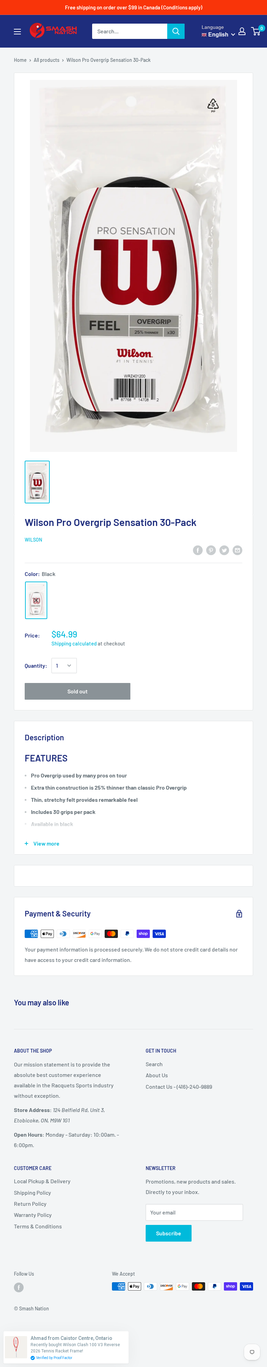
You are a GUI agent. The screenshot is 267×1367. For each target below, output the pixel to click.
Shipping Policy (32, 1192)
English (217, 35)
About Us (157, 1075)
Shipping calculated (74, 643)
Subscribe (168, 1233)
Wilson (33, 540)
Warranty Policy (33, 1214)
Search (154, 1064)
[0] (256, 31)
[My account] (241, 31)
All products (46, 60)
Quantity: (36, 665)
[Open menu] (17, 31)
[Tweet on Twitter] (224, 549)
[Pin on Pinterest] (211, 549)
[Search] (176, 31)
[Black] (36, 600)
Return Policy (30, 1203)
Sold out (77, 691)
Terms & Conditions (38, 1226)
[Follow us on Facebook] (19, 1287)
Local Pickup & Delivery (42, 1181)
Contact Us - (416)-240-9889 (179, 1086)
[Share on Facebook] (198, 549)
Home (20, 60)
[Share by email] (237, 549)
